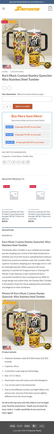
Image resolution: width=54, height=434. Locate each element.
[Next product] (4, 88)
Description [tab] (8, 230)
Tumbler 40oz (28, 156)
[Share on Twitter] (14, 162)
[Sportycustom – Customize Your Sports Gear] (27, 8)
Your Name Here (9, 94)
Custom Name (17, 72)
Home (5, 72)
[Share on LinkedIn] (28, 162)
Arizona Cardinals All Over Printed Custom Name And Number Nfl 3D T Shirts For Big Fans (13, 215)
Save (5, 22)
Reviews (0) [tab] (7, 235)
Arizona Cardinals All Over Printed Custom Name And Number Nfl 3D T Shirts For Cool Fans (39, 215)
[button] (3, 8)
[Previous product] (9, 88)
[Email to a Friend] (18, 162)
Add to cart (22, 106)
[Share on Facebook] (9, 162)
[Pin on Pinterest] (23, 162)
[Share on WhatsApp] (4, 162)
